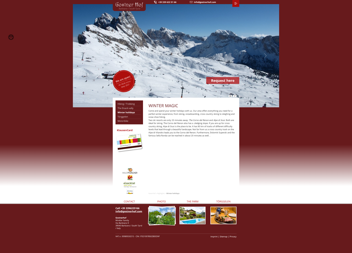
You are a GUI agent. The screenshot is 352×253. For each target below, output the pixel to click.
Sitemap (223, 236)
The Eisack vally (125, 108)
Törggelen (123, 116)
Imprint (214, 236)
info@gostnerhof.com (129, 211)
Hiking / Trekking (126, 103)
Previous (87, 55)
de (230, 96)
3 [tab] (184, 94)
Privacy (233, 236)
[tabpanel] (176, 55)
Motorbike (123, 120)
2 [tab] (176, 94)
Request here (222, 80)
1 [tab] (167, 94)
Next (265, 55)
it (235, 96)
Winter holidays (126, 112)
